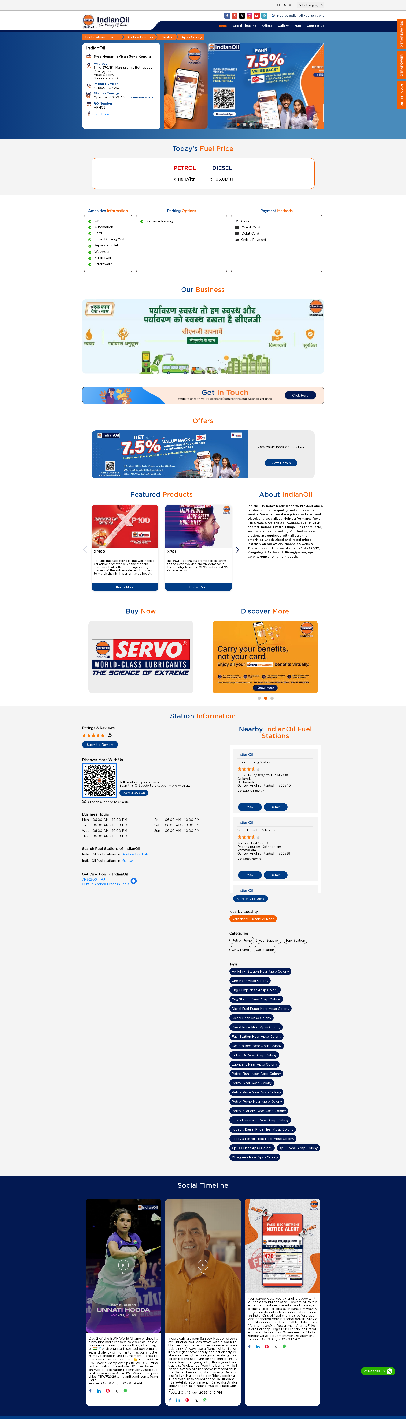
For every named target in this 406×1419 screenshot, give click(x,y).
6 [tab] (212, 368)
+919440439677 (250, 791)
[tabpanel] (244, 86)
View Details (281, 463)
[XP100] (125, 526)
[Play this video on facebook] (123, 1267)
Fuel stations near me (102, 37)
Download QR (134, 792)
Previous (85, 549)
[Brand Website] (264, 16)
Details (276, 807)
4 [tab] (200, 368)
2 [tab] (244, 124)
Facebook (102, 114)
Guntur (167, 37)
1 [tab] (238, 124)
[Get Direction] (133, 883)
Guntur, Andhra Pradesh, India (105, 884)
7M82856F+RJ (93, 879)
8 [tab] (225, 368)
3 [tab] (250, 124)
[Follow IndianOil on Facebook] (227, 16)
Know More (125, 587)
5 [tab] (206, 368)
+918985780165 (250, 859)
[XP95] (198, 526)
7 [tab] (219, 368)
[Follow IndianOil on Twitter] (242, 16)
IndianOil (245, 754)
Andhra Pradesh (140, 37)
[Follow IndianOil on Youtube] (257, 16)
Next (238, 549)
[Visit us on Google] (234, 16)
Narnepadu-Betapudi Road (253, 918)
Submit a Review (100, 744)
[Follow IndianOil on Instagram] (249, 16)
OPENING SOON (142, 97)
